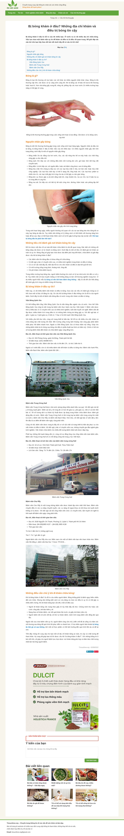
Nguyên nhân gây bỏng (35, 54)
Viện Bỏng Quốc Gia (36, 62)
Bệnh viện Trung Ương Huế (39, 65)
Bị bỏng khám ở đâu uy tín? (37, 60)
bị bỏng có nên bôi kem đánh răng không (60, 280)
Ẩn (65, 47)
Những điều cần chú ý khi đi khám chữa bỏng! (43, 70)
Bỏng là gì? (31, 51)
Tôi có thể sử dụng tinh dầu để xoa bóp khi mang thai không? (61, 805)
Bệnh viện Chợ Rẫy (36, 68)
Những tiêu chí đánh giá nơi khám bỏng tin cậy (44, 57)
